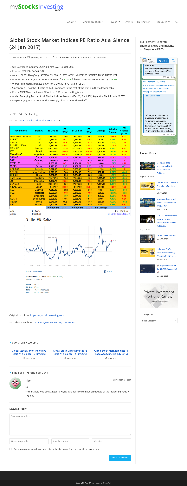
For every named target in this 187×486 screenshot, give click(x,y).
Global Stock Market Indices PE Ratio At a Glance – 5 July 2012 (29, 352)
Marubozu (18, 57)
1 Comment (100, 57)
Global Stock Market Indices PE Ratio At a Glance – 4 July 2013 (70, 352)
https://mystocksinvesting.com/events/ (55, 322)
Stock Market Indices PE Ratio (71, 57)
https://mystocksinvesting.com (47, 315)
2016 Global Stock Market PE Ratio (38, 120)
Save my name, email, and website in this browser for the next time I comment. (57, 449)
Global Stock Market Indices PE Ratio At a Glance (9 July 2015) (111, 352)
